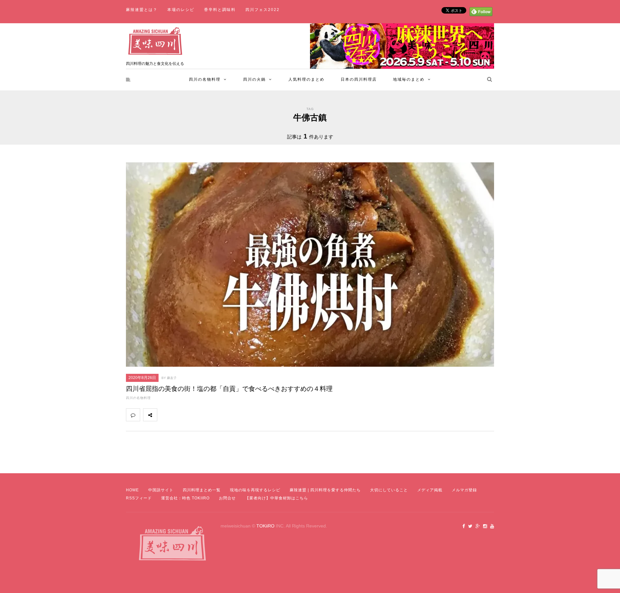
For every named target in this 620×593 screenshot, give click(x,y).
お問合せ (227, 498)
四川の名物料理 (205, 79)
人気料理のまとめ (306, 79)
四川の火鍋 (254, 79)
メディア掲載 (429, 490)
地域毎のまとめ (409, 79)
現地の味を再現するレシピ (255, 490)
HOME (132, 490)
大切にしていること (389, 490)
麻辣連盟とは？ (142, 9)
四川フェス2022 (262, 9)
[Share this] (164, 414)
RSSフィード (139, 498)
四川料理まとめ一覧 (202, 490)
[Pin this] (207, 414)
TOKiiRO (265, 525)
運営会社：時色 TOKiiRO (185, 498)
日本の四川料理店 (359, 79)
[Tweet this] (178, 414)
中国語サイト (160, 490)
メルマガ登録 (464, 490)
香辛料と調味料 (220, 9)
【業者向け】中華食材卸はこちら (276, 498)
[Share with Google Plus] (192, 414)
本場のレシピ (180, 9)
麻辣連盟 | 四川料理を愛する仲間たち (325, 490)
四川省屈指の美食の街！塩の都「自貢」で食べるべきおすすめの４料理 (229, 388)
